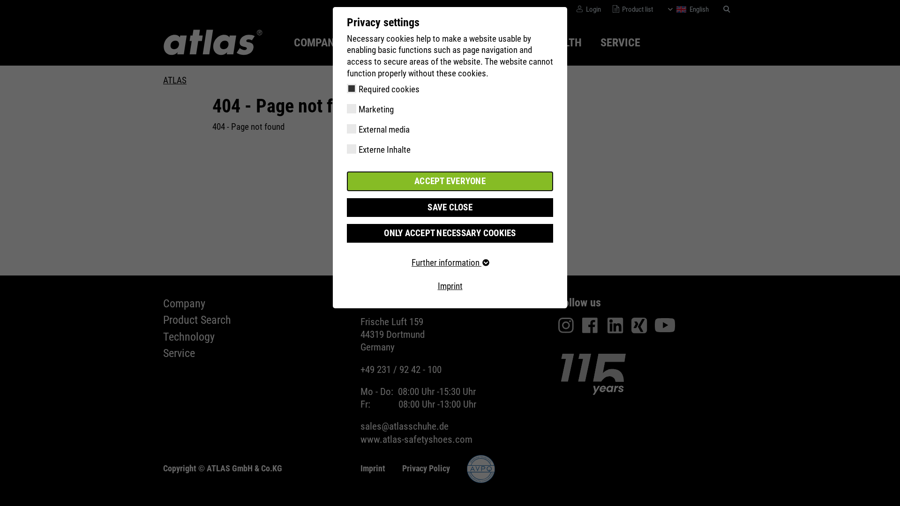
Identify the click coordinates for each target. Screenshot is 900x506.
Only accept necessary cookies (450, 233)
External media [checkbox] (384, 129)
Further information (446, 262)
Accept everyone (450, 181)
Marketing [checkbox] (376, 109)
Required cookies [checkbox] (389, 89)
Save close (450, 207)
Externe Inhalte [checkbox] (385, 149)
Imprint (450, 286)
